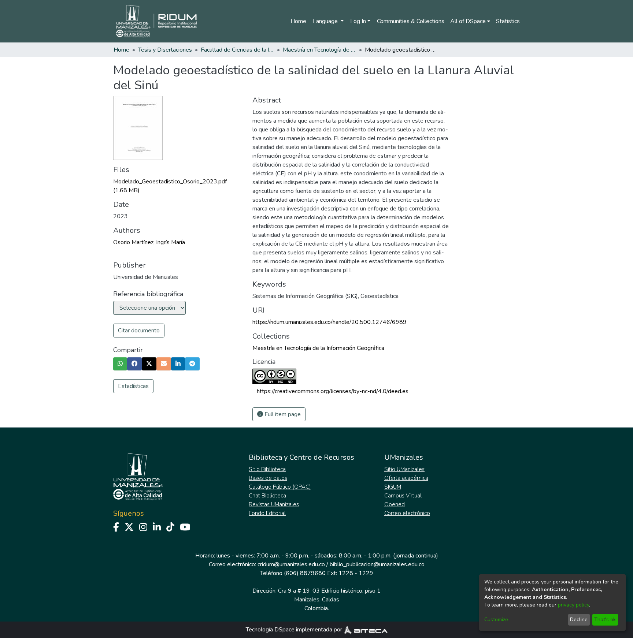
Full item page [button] (282, 414)
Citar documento (139, 331)
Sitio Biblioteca (267, 469)
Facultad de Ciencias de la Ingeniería (237, 50)
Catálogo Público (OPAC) (280, 486)
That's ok (605, 619)
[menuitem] (470, 21)
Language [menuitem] (326, 21)
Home (298, 21)
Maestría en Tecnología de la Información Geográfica (319, 50)
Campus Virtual (403, 495)
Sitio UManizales (404, 469)
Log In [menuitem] (358, 21)
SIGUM (392, 486)
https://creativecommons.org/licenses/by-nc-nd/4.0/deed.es (332, 391)
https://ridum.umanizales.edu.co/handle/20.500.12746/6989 (329, 322)
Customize (496, 619)
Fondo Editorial (267, 513)
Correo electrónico (407, 513)
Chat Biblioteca (267, 495)
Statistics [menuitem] (508, 21)
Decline (579, 619)
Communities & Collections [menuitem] (410, 21)
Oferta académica (406, 478)
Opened (394, 504)
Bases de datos (268, 478)
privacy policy (573, 604)
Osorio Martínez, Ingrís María (149, 242)
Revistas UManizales (274, 504)
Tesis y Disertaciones (165, 50)
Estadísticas (133, 386)
